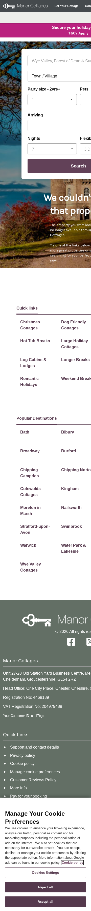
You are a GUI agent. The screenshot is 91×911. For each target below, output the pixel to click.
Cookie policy (72, 862)
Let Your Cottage (67, 6)
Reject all (45, 887)
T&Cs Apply (78, 33)
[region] (45, 854)
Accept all (45, 901)
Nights (34, 138)
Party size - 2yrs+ (44, 89)
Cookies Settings (45, 873)
